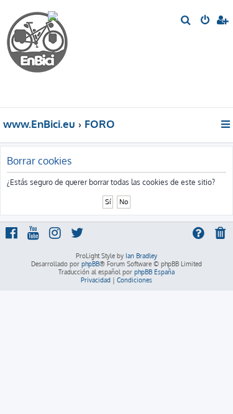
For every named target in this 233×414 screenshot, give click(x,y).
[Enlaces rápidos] (226, 124)
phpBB (90, 264)
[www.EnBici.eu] (52, 53)
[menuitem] (186, 21)
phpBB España (154, 272)
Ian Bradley (141, 255)
